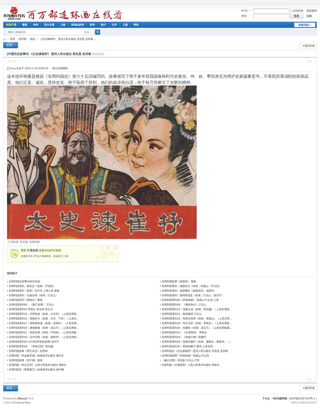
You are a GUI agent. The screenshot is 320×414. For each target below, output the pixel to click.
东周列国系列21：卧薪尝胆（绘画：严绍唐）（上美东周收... (44, 332)
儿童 (125, 24)
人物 (62, 24)
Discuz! (22, 398)
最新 (24, 24)
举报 (309, 61)
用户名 (244, 10)
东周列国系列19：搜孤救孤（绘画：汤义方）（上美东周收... (44, 327)
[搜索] (97, 32)
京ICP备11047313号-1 (302, 398)
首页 (12, 38)
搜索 (86, 32)
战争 (92, 24)
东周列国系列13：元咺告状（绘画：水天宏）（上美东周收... (44, 313)
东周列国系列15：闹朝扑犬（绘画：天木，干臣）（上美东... (44, 318)
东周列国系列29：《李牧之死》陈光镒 (31, 346)
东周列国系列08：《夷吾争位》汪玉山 (184, 304)
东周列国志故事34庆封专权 (24, 281)
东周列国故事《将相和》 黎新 (179, 281)
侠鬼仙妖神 (77, 24)
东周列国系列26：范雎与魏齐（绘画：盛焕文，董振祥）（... (197, 341)
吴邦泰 (24, 241)
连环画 (22, 38)
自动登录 (298, 10)
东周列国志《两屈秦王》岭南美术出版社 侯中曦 (36, 369)
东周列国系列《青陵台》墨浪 (25, 299)
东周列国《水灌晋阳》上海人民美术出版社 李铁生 (190, 364)
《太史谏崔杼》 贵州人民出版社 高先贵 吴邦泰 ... (67, 38)
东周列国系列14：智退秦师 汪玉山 (182, 313)
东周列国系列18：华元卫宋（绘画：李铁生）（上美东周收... (197, 323)
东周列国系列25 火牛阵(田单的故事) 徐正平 (34, 341)
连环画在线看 (4, 39)
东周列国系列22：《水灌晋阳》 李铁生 (184, 332)
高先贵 (15, 241)
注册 (309, 15)
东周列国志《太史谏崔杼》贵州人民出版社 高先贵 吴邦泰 (195, 350)
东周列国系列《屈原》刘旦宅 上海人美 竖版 (34, 290)
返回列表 (309, 45)
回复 (14, 61)
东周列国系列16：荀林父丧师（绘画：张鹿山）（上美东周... (197, 318)
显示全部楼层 (60, 68)
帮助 (136, 24)
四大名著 (49, 24)
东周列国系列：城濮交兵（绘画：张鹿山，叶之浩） (191, 286)
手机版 (266, 398)
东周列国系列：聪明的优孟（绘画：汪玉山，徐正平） (193, 295)
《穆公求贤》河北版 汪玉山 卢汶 (180, 360)
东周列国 (34, 241)
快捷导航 (304, 24)
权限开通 (11, 24)
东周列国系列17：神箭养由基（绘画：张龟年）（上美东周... (44, 323)
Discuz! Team (24, 402)
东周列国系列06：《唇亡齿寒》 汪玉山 (31, 304)
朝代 (103, 24)
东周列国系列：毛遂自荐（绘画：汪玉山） (33, 295)
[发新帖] (10, 45)
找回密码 (311, 10)
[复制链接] (98, 53)
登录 (30, 256)
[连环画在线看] (14, 19)
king (13, 68)
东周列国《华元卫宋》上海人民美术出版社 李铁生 (37, 364)
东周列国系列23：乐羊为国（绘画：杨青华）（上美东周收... (44, 337)
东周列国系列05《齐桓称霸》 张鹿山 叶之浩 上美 (190, 299)
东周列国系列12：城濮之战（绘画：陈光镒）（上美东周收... (197, 309)
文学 (114, 24)
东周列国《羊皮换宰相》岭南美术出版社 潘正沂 (36, 355)
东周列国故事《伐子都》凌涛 (25, 360)
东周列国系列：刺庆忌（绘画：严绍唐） (32, 286)
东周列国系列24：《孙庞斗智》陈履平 (184, 337)
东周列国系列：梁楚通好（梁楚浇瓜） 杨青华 (188, 290)
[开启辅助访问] (316, 2)
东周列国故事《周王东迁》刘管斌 (28, 350)
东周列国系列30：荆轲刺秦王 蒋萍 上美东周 (187, 346)
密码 (243, 15)
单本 (35, 24)
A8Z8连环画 (280, 398)
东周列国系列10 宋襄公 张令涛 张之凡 (31, 309)
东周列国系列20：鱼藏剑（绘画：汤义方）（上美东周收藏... (197, 327)
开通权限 (32, 250)
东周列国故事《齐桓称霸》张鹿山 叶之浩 (185, 355)
